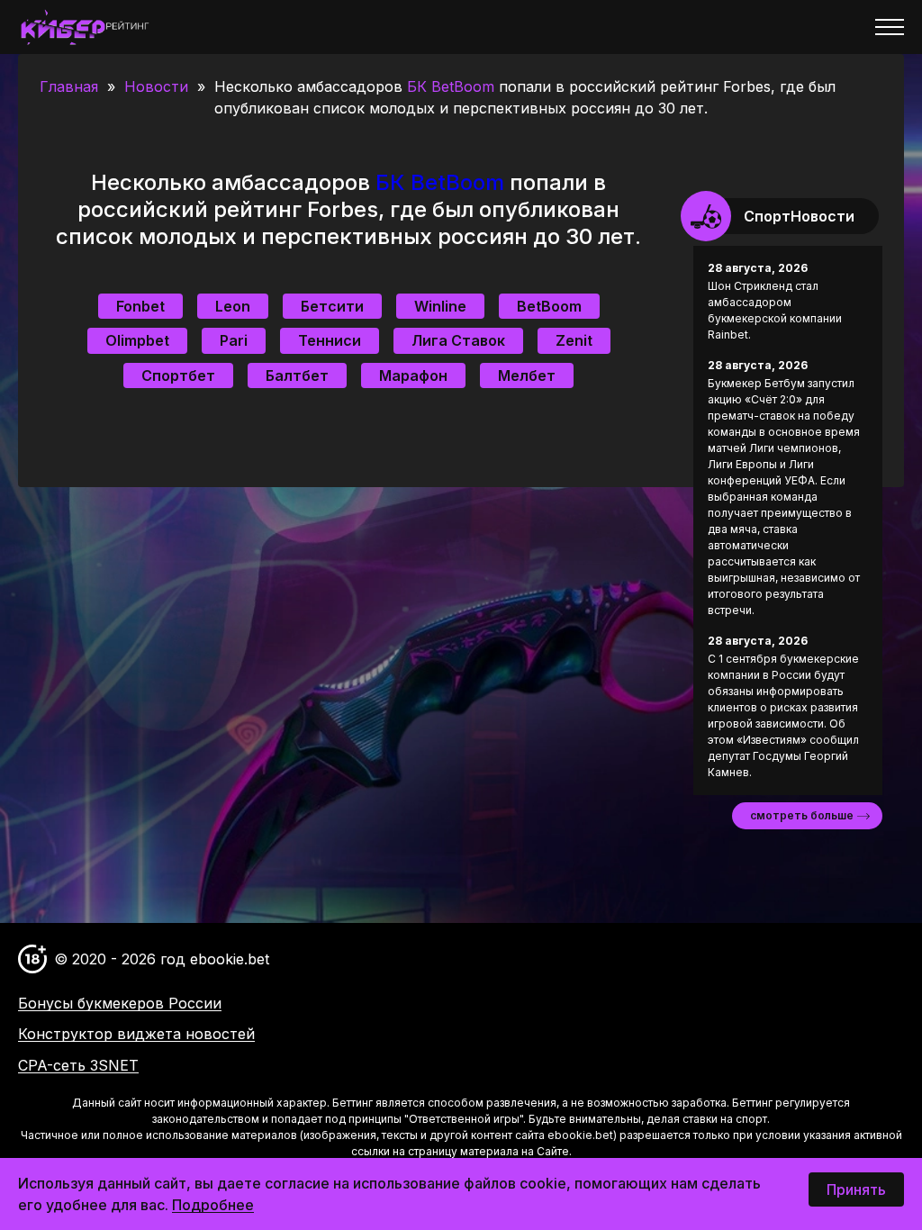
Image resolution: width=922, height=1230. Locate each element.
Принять (856, 1189)
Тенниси (329, 340)
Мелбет (527, 375)
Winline (440, 306)
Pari (234, 340)
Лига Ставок (458, 340)
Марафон (413, 375)
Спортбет (178, 375)
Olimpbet (137, 340)
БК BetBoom (450, 86)
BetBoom (549, 306)
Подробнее (213, 1205)
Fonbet (140, 306)
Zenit (574, 340)
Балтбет (297, 375)
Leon (232, 306)
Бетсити (332, 306)
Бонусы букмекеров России (119, 1003)
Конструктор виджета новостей (136, 1034)
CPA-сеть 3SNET (78, 1065)
